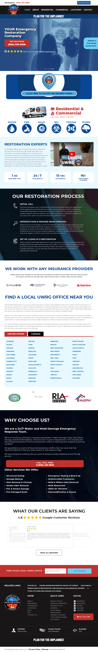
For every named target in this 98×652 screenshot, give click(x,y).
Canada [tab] (35, 334)
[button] (11, 536)
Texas (74, 355)
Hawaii (9, 375)
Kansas (31, 348)
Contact (88, 10)
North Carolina (57, 361)
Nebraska (54, 341)
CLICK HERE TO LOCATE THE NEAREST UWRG (49, 93)
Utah (74, 358)
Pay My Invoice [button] (84, 3)
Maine (30, 358)
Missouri (32, 378)
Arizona (9, 348)
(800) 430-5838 (22, 3)
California (10, 355)
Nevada (53, 345)
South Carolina (78, 345)
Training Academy (58, 615)
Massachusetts (34, 365)
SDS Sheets (54, 619)
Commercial (62, 10)
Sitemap (45, 649)
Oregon (53, 375)
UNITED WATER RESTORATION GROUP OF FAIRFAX (58, 585)
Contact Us (32, 615)
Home (27, 10)
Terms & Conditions (58, 603)
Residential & (69, 109)
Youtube (80, 608)
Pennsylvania (55, 378)
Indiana (31, 341)
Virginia (75, 365)
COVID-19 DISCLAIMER (58, 617)
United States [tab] (16, 334)
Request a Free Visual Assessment (91, 43)
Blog (29, 610)
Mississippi (32, 375)
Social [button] (77, 596)
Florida (9, 368)
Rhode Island (78, 341)
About (35, 10)
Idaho (8, 378)
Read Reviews (50, 52)
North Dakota (56, 365)
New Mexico (55, 355)
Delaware (10, 365)
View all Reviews (49, 553)
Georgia (9, 371)
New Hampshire (56, 348)
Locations (76, 10)
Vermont (76, 361)
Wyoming (76, 378)
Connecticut (11, 361)
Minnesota (32, 371)
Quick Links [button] (57, 596)
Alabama (10, 341)
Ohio (52, 368)
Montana (32, 381)
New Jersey (55, 351)
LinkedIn (79, 610)
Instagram (80, 603)
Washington (77, 368)
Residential (47, 10)
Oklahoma (54, 371)
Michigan (32, 368)
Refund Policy (56, 606)
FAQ (29, 613)
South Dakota (78, 348)
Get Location (79, 571)
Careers (54, 608)
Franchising (55, 613)
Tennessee (76, 351)
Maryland (32, 361)
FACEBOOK (80, 601)
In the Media (55, 610)
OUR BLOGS (32, 585)
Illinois (9, 381)
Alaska (9, 345)
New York (54, 358)
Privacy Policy (56, 601)
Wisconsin (76, 375)
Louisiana (32, 355)
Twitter (79, 606)
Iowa (30, 345)
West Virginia (78, 371)
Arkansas (10, 351)
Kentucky (32, 351)
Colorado (10, 358)
